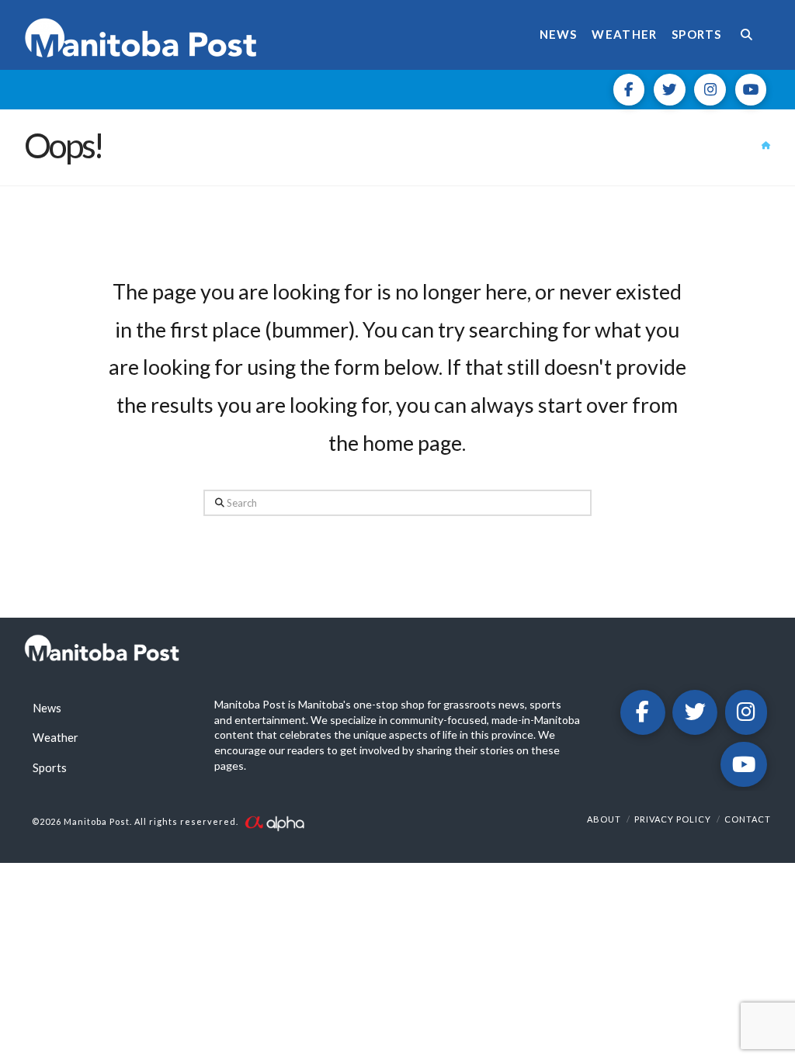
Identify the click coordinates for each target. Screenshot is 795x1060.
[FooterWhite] (274, 821)
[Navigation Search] (750, 35)
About (604, 819)
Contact (747, 819)
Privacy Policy (672, 819)
